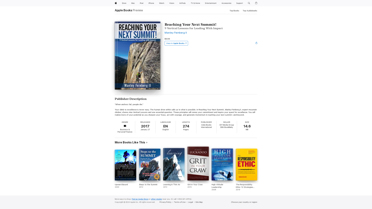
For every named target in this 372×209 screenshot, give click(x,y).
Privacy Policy (165, 202)
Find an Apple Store (140, 199)
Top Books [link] (234, 11)
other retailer (156, 199)
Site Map (199, 202)
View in (175, 43)
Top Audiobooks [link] (250, 11)
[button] (249, 3)
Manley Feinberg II (176, 32)
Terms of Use (180, 202)
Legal (190, 202)
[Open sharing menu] (256, 43)
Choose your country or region (244, 202)
